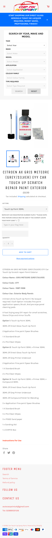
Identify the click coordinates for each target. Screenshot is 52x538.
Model (9, 57)
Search (6, 474)
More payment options (25, 258)
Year (8, 41)
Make (8, 49)
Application (11, 65)
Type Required (12, 81)
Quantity (6, 238)
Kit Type (6, 203)
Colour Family (12, 73)
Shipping (21, 196)
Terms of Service (10, 478)
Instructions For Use (12, 440)
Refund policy (9, 482)
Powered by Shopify (35, 525)
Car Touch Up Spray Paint (17, 525)
